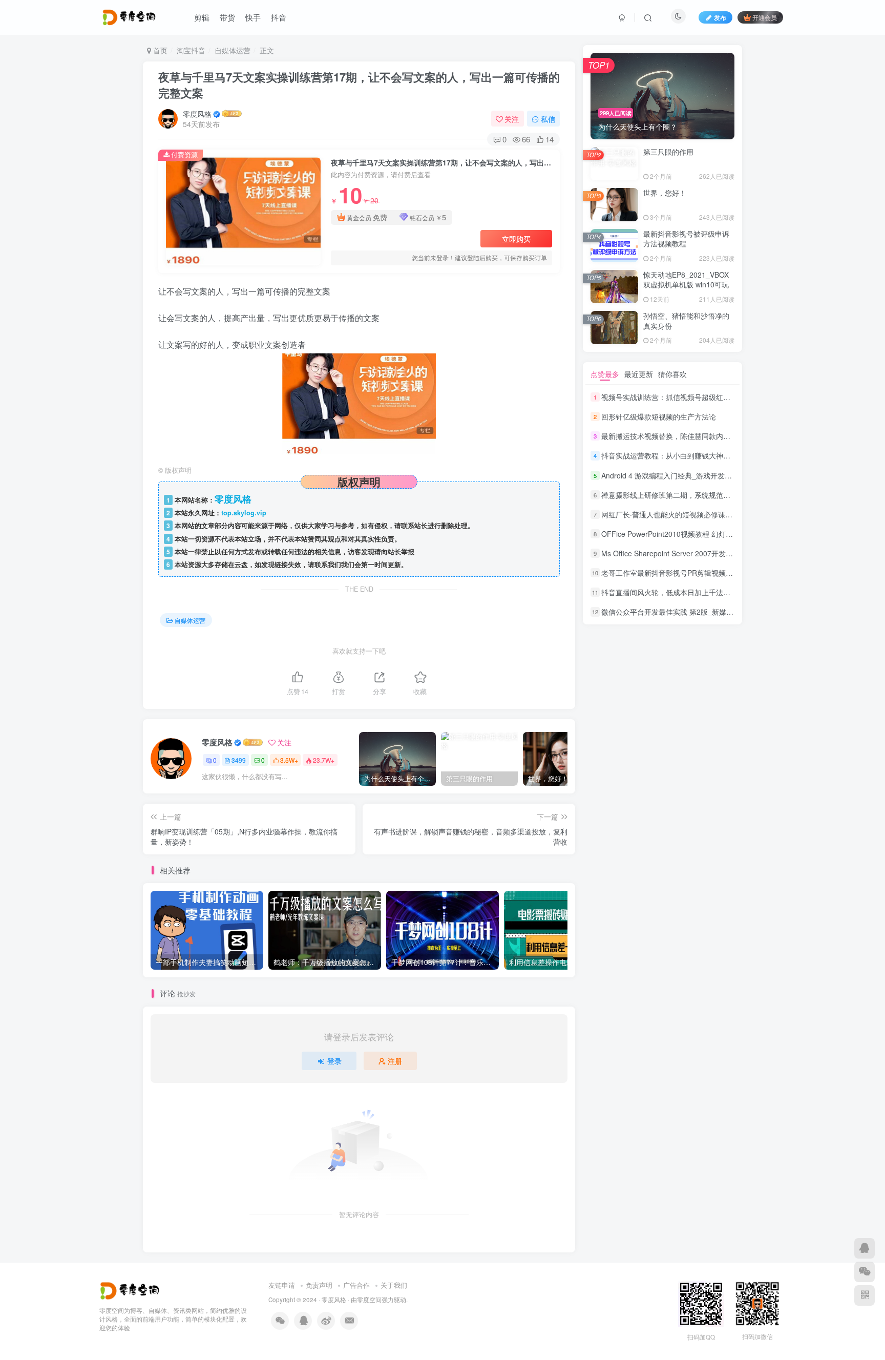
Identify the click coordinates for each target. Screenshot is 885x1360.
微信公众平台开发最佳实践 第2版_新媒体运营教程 (681, 612)
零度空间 (369, 1299)
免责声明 (319, 1285)
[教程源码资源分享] (130, 1290)
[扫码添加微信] (864, 1272)
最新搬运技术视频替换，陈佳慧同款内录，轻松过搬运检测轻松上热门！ (716, 436)
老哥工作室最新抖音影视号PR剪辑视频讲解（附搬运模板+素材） (705, 573)
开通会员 (764, 17)
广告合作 (356, 1285)
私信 (548, 119)
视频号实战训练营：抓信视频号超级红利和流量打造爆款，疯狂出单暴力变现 (723, 397)
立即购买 (516, 239)
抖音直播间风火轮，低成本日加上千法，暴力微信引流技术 (694, 592)
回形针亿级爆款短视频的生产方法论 (658, 416)
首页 (159, 50)
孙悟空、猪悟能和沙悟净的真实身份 (686, 320)
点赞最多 (605, 374)
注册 (395, 1061)
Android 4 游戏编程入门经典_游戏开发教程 (670, 475)
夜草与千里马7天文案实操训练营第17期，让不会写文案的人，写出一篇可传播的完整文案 (359, 85)
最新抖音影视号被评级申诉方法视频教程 (686, 238)
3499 (238, 760)
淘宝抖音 (191, 50)
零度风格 (197, 114)
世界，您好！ (664, 192)
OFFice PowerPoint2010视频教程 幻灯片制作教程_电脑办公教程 (705, 534)
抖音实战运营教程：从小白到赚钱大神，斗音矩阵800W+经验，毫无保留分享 (724, 456)
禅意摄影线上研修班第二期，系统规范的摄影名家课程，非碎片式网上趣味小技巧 (730, 495)
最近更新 (638, 374)
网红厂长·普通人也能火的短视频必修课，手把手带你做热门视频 (702, 514)
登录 (334, 1061)
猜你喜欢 (672, 374)
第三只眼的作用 (668, 152)
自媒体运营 (232, 50)
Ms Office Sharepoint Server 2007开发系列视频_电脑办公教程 (701, 553)
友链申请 (281, 1285)
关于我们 (394, 1285)
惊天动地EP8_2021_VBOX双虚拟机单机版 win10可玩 (686, 279)
